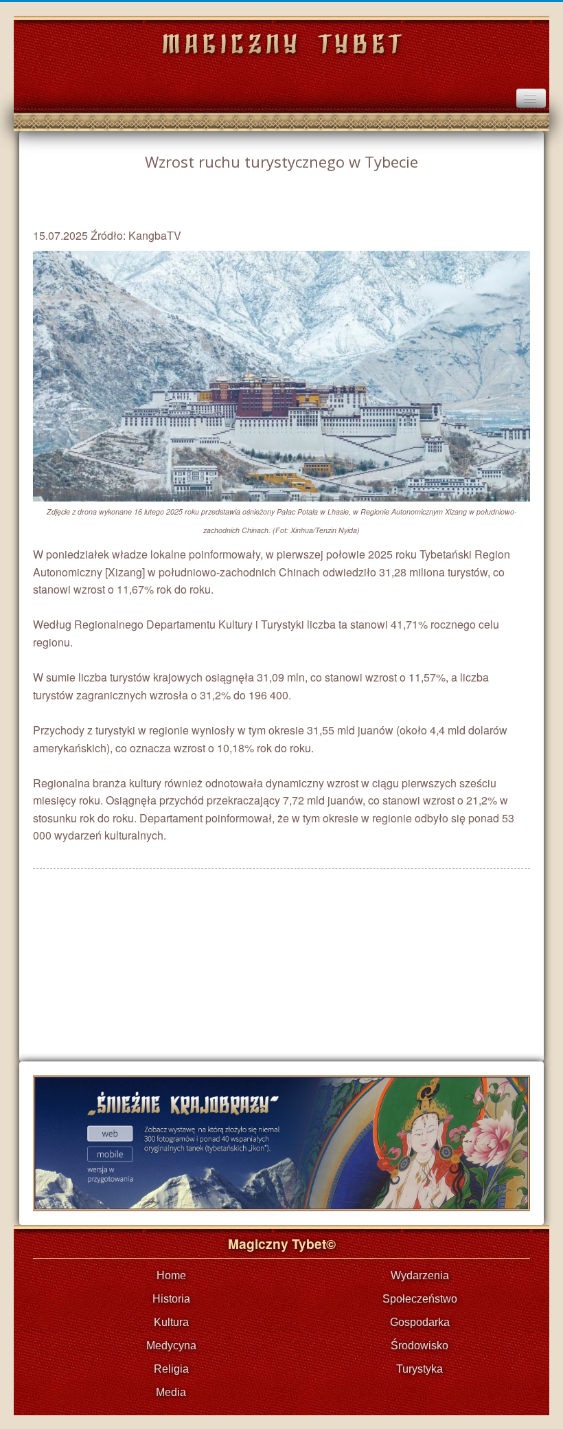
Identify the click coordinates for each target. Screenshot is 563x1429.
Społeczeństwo (419, 1299)
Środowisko (419, 1345)
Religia (171, 1369)
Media (171, 1392)
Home (171, 1275)
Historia (171, 1299)
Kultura (171, 1322)
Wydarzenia (420, 1275)
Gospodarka (420, 1322)
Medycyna (171, 1345)
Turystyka (419, 1369)
